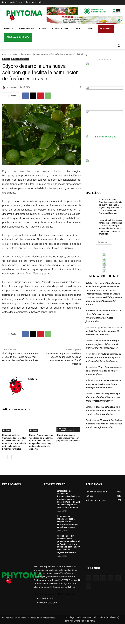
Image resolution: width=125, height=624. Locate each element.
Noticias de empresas (20, 59)
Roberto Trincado (94, 380)
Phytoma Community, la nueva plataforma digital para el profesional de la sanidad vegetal (102, 344)
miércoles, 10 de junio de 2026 (100, 310)
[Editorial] (4, 87)
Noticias (13, 54)
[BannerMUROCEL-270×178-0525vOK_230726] (104, 267)
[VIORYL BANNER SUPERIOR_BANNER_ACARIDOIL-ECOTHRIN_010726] (85, 20)
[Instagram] (107, 2)
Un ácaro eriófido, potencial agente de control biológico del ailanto (104, 301)
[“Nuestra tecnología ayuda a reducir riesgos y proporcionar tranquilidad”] (68, 423)
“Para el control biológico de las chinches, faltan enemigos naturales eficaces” (104, 371)
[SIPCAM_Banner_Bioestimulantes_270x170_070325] (104, 122)
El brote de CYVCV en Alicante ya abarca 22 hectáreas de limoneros (104, 331)
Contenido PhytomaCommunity (65, 429)
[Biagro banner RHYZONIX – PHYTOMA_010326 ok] (104, 271)
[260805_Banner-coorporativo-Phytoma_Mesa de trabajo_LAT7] (104, 259)
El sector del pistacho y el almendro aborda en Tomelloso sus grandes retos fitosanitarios (103, 397)
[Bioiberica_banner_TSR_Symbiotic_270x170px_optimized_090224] (104, 98)
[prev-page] (4, 457)
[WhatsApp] (48, 96)
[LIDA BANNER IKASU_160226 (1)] (104, 171)
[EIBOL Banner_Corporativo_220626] (104, 263)
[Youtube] (121, 2)
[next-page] (9, 457)
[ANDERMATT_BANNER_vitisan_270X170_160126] (104, 254)
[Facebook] (103, 2)
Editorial (12, 87)
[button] (119, 46)
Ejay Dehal (91, 420)
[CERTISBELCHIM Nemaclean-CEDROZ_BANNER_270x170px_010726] (104, 73)
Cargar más (103, 242)
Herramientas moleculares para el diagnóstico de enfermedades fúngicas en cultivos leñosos (68, 521)
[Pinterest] (40, 96)
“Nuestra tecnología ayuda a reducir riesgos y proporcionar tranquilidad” (68, 438)
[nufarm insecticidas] (104, 146)
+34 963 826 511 (46, 598)
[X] (116, 2)
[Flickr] (96, 578)
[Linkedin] (112, 2)
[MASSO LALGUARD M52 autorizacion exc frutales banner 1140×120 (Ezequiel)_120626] (85, 11)
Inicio (4, 54)
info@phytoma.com (47, 602)
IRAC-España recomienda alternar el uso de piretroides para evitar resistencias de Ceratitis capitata (20, 357)
